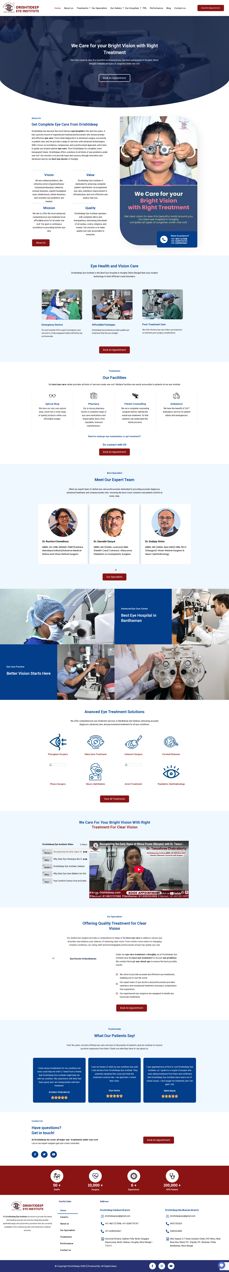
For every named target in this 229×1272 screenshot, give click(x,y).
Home (58, 8)
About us (68, 8)
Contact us (180, 8)
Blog (168, 8)
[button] (113, 570)
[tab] (64, 851)
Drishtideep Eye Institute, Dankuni (69, 866)
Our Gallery (116, 8)
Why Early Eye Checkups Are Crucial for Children (67, 859)
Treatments (82, 8)
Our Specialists (99, 8)
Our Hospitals (132, 8)
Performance (156, 8)
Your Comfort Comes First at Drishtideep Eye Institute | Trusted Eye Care (69, 881)
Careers (64, 1217)
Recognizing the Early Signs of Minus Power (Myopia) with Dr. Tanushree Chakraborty (67, 852)
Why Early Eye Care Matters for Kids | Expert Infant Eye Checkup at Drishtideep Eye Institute (69, 874)
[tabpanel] (139, 869)
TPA (144, 8)
